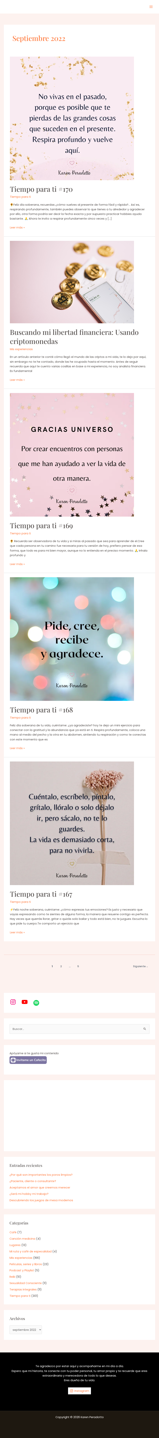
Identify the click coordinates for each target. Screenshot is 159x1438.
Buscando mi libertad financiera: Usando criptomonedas (74, 336)
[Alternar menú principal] (151, 7)
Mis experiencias (21, 349)
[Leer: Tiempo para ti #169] (72, 455)
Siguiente (140, 966)
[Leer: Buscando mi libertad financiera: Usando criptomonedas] (72, 282)
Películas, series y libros (26, 1264)
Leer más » (17, 227)
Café (13, 1232)
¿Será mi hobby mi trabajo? (29, 1194)
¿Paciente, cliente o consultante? (33, 1181)
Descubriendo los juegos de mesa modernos (41, 1200)
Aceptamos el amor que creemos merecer (40, 1187)
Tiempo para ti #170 (41, 189)
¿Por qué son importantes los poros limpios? (41, 1175)
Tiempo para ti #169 (41, 525)
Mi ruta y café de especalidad (31, 1251)
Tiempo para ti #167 (41, 893)
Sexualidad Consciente (26, 1283)
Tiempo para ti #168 (41, 709)
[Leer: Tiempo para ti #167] (72, 823)
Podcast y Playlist (22, 1270)
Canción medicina (22, 1239)
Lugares (15, 1245)
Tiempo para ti (20, 197)
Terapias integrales (23, 1289)
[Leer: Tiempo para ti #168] (72, 639)
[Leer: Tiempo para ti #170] (72, 118)
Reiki (12, 1277)
